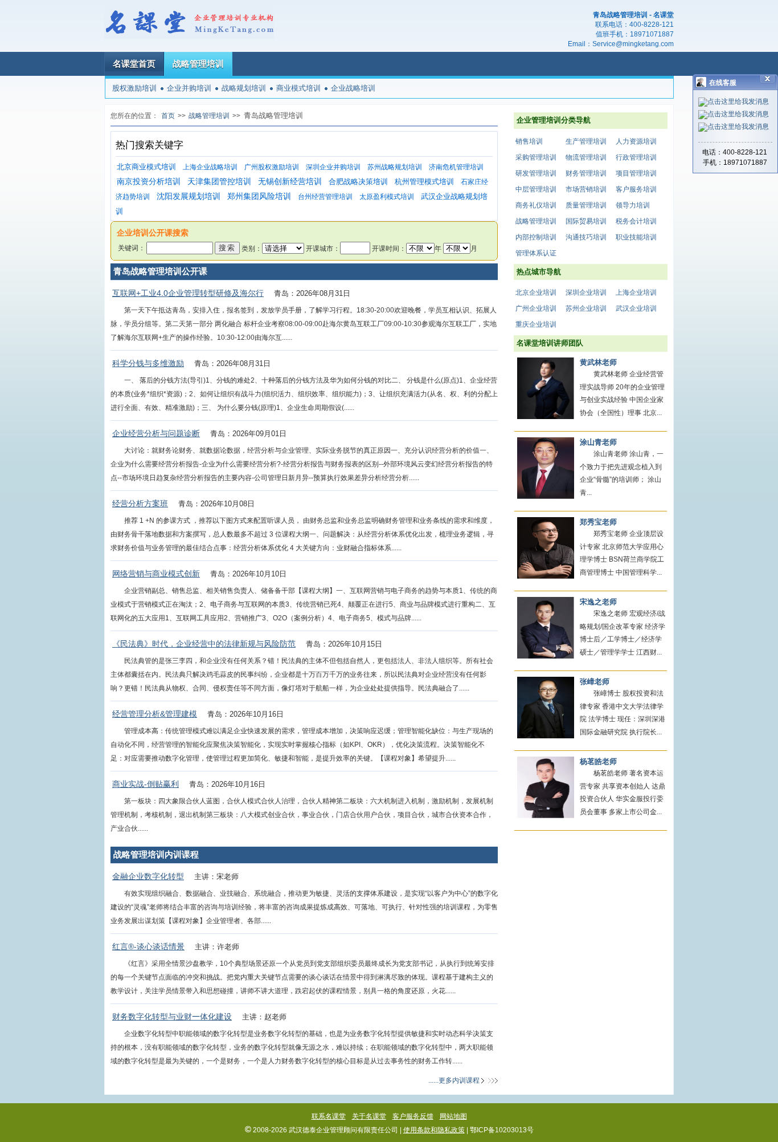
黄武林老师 (598, 362)
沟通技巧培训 (586, 237)
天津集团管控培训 (219, 181)
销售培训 (529, 141)
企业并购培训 (189, 88)
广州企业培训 (535, 308)
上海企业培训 (636, 292)
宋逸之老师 (598, 602)
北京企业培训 (535, 292)
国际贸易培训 (586, 221)
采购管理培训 (535, 157)
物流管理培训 (586, 157)
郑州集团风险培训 (259, 196)
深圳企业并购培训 (333, 167)
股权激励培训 (134, 88)
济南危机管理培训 (456, 167)
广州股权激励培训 (271, 167)
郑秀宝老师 (598, 522)
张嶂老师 (594, 681)
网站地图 (453, 1116)
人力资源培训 (636, 141)
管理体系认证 (535, 253)
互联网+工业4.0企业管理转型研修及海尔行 (188, 293)
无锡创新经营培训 (290, 181)
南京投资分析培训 (149, 181)
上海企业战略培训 (210, 167)
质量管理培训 (586, 205)
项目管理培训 (636, 173)
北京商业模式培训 (146, 166)
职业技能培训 (636, 237)
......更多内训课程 (454, 1080)
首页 (168, 116)
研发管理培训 (535, 173)
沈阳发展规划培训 (188, 196)
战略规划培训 (244, 88)
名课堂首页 (134, 63)
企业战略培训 (353, 88)
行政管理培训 (636, 157)
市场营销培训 (586, 189)
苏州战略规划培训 (394, 167)
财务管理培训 (586, 173)
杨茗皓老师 (598, 761)
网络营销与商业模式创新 (156, 573)
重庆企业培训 (535, 324)
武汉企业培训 (636, 308)
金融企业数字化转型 (148, 876)
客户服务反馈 (412, 1116)
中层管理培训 (535, 189)
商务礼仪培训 (535, 205)
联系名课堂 (329, 1116)
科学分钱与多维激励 (148, 363)
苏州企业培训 (586, 308)
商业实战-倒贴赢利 (145, 784)
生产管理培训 (586, 141)
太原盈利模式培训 (386, 197)
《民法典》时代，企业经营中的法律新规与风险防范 (204, 643)
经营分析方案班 (140, 503)
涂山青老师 (598, 442)
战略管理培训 (198, 63)
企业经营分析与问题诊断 (156, 433)
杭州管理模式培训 (424, 181)
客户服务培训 (636, 189)
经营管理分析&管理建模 (154, 713)
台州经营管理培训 (325, 197)
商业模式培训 (298, 88)
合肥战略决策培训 (358, 181)
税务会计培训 (636, 221)
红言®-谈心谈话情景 (148, 946)
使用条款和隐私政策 (434, 1130)
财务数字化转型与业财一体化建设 (172, 1016)
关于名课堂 (369, 1116)
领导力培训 (633, 205)
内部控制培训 (535, 237)
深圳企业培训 (586, 292)
